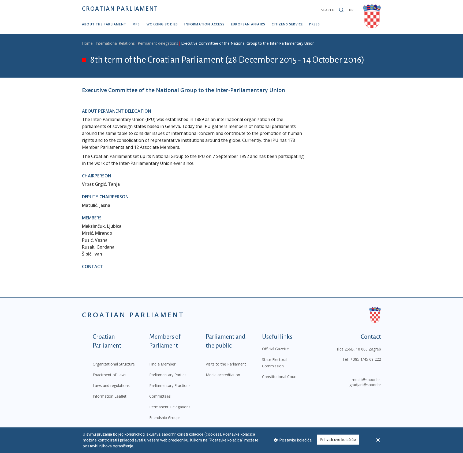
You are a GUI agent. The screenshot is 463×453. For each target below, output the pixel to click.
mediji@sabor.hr (366, 379)
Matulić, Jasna (96, 205)
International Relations (115, 43)
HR (351, 10)
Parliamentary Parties (167, 374)
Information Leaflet (109, 396)
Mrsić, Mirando (97, 233)
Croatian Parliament (120, 8)
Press (314, 24)
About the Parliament (104, 24)
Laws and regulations (111, 385)
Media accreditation (223, 374)
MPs (136, 24)
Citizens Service (287, 24)
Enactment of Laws (109, 374)
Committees (160, 396)
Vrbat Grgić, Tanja (101, 184)
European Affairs (248, 24)
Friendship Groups (165, 417)
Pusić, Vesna (94, 240)
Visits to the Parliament (226, 364)
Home (87, 43)
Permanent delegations (158, 43)
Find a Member (162, 364)
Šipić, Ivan (92, 254)
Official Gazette (275, 348)
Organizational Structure (114, 364)
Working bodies (162, 24)
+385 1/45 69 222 (365, 359)
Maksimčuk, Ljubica (101, 226)
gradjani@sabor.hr (365, 384)
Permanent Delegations (170, 406)
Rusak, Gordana (98, 247)
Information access (204, 24)
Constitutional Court (279, 376)
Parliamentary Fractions (170, 385)
